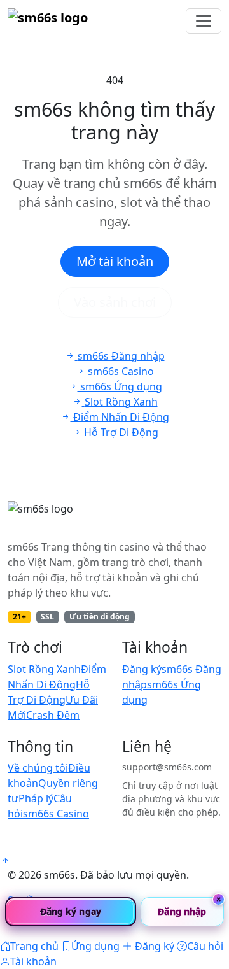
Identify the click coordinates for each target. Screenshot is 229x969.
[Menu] (203, 21)
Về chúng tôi (38, 768)
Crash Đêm (53, 715)
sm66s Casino (56, 814)
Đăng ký (142, 669)
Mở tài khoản (114, 261)
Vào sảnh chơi (115, 302)
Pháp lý (35, 798)
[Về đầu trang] (5, 860)
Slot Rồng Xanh (44, 669)
